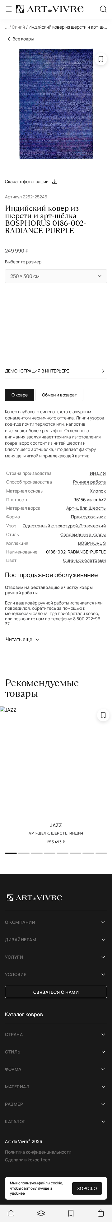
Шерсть (97, 508)
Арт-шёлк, (77, 508)
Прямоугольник (88, 517)
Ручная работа (89, 482)
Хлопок (98, 491)
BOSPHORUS (92, 543)
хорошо (87, 1188)
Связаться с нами (56, 992)
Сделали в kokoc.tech (27, 1160)
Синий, (70, 560)
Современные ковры (83, 534)
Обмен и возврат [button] (59, 395)
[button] (56, 27)
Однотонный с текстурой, (51, 526)
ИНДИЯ (98, 473)
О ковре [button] (20, 395)
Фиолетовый (92, 560)
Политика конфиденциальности (38, 1152)
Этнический (92, 526)
